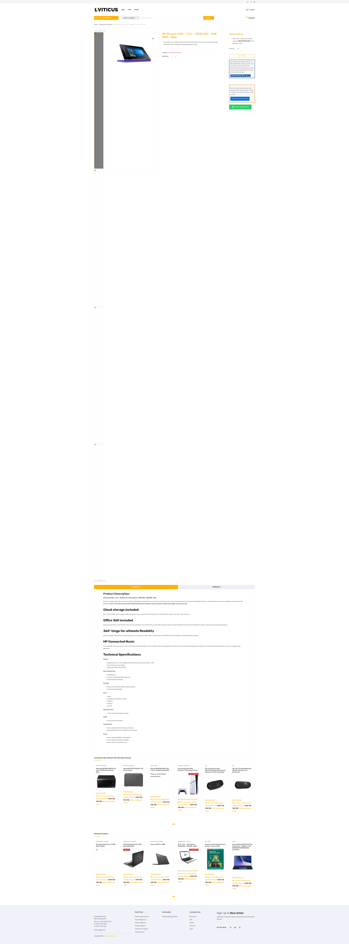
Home (123, 9)
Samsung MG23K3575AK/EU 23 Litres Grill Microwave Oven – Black (106, 770)
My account (192, 916)
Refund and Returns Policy (170, 916)
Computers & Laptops (105, 24)
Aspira (136, 9)
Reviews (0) (216, 587)
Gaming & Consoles (183, 765)
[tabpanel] (106, 787)
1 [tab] (173, 896)
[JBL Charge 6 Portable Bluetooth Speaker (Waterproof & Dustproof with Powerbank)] (215, 785)
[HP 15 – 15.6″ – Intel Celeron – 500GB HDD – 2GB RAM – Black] (188, 857)
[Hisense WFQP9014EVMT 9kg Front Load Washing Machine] (161, 782)
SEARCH (208, 18)
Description (136, 587)
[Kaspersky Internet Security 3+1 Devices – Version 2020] (215, 859)
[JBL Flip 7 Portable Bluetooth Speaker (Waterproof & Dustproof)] (242, 785)
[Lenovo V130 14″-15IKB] (161, 859)
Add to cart (242, 56)
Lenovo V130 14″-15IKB (158, 844)
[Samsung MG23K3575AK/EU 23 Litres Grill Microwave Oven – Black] (106, 781)
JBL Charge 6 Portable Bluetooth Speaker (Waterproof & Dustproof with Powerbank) (215, 770)
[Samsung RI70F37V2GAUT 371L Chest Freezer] (133, 780)
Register (252, 9)
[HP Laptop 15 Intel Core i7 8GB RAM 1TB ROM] (106, 859)
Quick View (106, 785)
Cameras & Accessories (142, 916)
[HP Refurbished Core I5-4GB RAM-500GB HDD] (133, 859)
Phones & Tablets (140, 926)
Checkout (192, 926)
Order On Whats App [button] (242, 107)
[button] (246, 18)
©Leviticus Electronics (110, 936)
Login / (248, 9)
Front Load (154, 765)
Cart (190, 919)
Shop (129, 9)
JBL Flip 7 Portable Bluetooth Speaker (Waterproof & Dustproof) (241, 770)
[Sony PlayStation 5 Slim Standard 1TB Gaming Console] (188, 784)
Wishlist (191, 922)
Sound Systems (139, 932)
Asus (233, 841)
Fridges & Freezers (129, 765)
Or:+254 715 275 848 (100, 924)
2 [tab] (176, 896)
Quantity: (232, 48)
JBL (206, 765)
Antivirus (208, 841)
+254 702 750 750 (244, 41)
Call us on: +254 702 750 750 (102, 921)
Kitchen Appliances (101, 765)
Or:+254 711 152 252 (100, 926)
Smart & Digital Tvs (140, 919)
